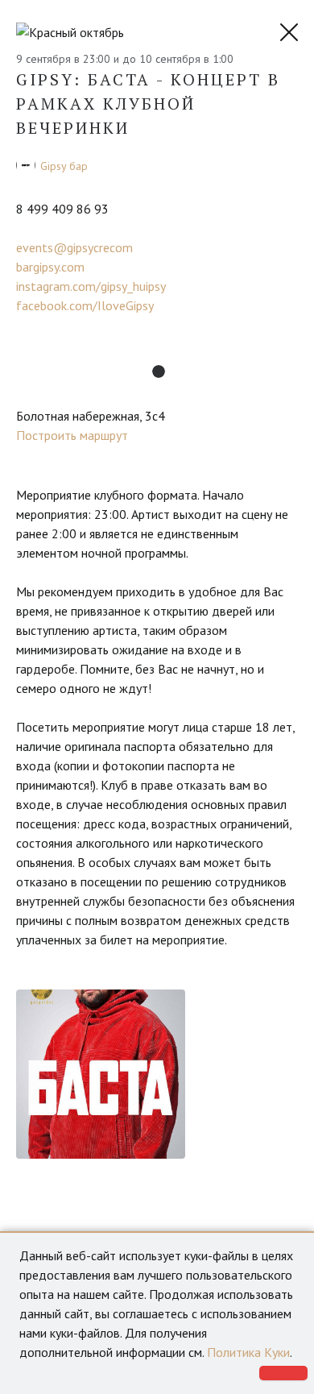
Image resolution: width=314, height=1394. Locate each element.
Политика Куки (248, 1352)
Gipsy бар (64, 166)
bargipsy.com (50, 267)
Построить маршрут (72, 435)
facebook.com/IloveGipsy (85, 305)
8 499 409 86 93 (62, 209)
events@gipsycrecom (74, 247)
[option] (100, 1074)
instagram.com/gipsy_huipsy (91, 286)
